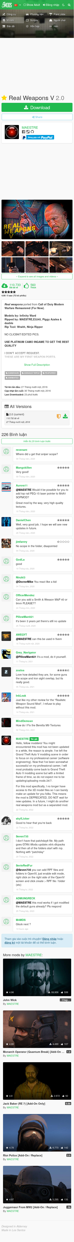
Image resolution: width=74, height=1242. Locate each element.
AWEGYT (21, 634)
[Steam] (28, 131)
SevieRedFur (24, 865)
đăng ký (10, 942)
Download (39, 107)
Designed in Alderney (14, 1226)
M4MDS (21, 920)
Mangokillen (24, 467)
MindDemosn (24, 721)
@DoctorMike (24, 581)
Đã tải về (13, 287)
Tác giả (34, 739)
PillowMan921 (25, 617)
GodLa (20, 559)
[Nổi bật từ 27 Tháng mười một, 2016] (4, 98)
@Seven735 (23, 870)
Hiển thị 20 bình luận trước (37, 441)
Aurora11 (22, 485)
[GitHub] (32, 131)
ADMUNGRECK (25, 898)
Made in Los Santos (13, 1230)
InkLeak (21, 695)
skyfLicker (22, 818)
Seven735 (22, 836)
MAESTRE (30, 127)
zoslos (20, 670)
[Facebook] (23, 131)
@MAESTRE (23, 490)
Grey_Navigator (26, 652)
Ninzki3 (20, 577)
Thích (33, 287)
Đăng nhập (49, 939)
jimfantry (21, 541)
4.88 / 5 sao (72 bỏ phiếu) (14, 295)
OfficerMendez (25, 595)
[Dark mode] (63, 4)
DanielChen (23, 520)
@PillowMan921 (26, 657)
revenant (21, 450)
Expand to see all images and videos (37, 276)
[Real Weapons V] (37, 219)
